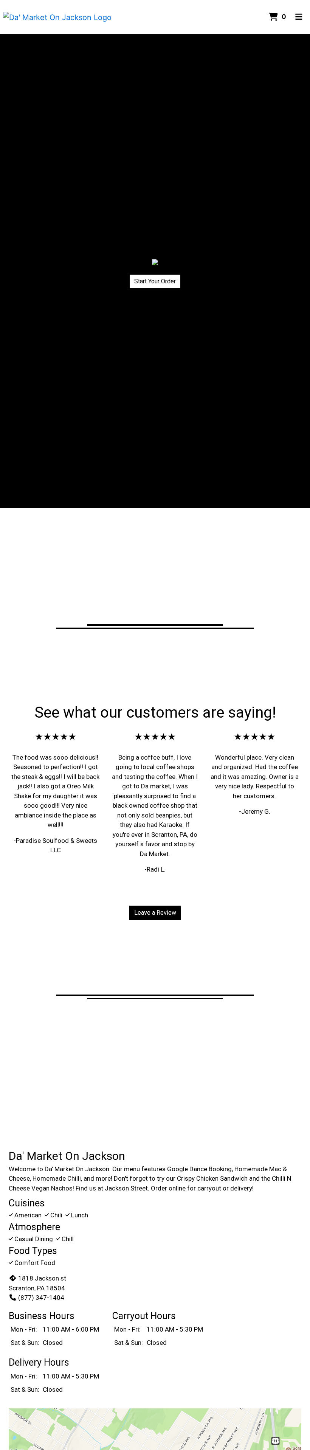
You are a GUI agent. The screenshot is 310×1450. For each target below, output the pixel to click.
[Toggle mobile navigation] (299, 17)
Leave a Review (155, 912)
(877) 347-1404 (41, 1297)
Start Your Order (155, 281)
